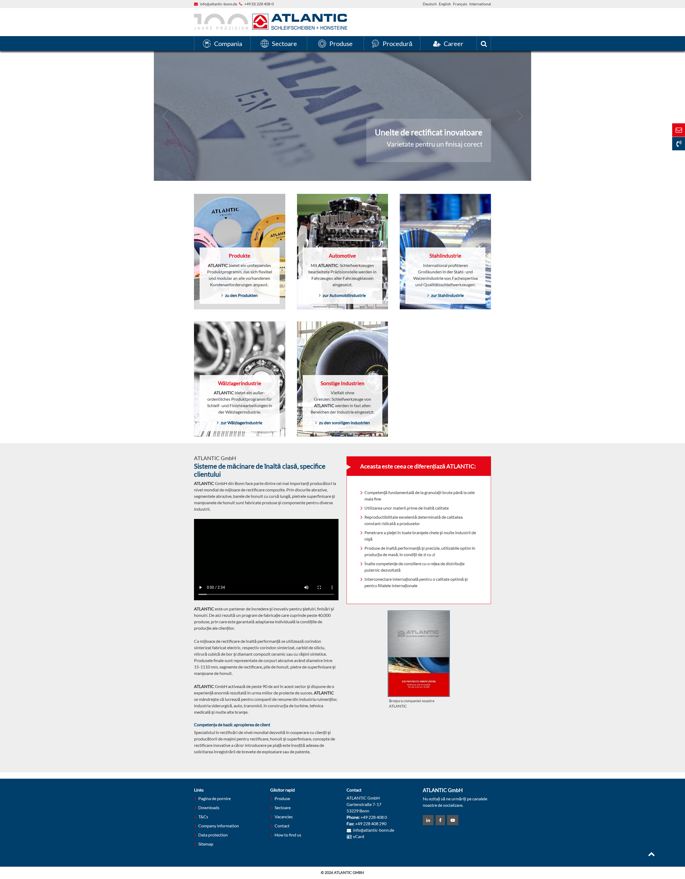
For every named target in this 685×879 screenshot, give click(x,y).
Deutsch (430, 4)
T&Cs (203, 816)
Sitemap (205, 843)
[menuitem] (222, 43)
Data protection (213, 834)
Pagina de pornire (214, 798)
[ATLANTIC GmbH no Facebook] (440, 820)
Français (460, 4)
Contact (282, 825)
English (445, 4)
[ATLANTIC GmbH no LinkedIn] (428, 820)
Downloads (208, 807)
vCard (358, 836)
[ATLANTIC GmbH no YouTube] (452, 820)
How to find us (288, 834)
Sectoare (283, 807)
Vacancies (284, 816)
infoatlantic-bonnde (218, 4)
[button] (165, 116)
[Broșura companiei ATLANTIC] (419, 653)
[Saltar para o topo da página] (651, 854)
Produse (282, 798)
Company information (218, 825)
